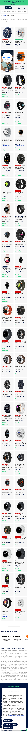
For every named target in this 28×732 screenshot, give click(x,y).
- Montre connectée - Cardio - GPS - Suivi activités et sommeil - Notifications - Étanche (20, 115)
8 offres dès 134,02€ (6, 373)
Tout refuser (7, 720)
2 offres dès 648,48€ (6, 145)
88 (15, 625)
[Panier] (24, 7)
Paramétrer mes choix (10, 724)
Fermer (14, 4)
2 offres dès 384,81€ (19, 145)
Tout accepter (8, 727)
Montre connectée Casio (17, 640)
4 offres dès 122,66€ (6, 616)
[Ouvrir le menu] (2, 8)
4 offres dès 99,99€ (19, 119)
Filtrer (24, 730)
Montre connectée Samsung (6, 640)
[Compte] (19, 7)
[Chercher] (25, 11)
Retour (4, 15)
